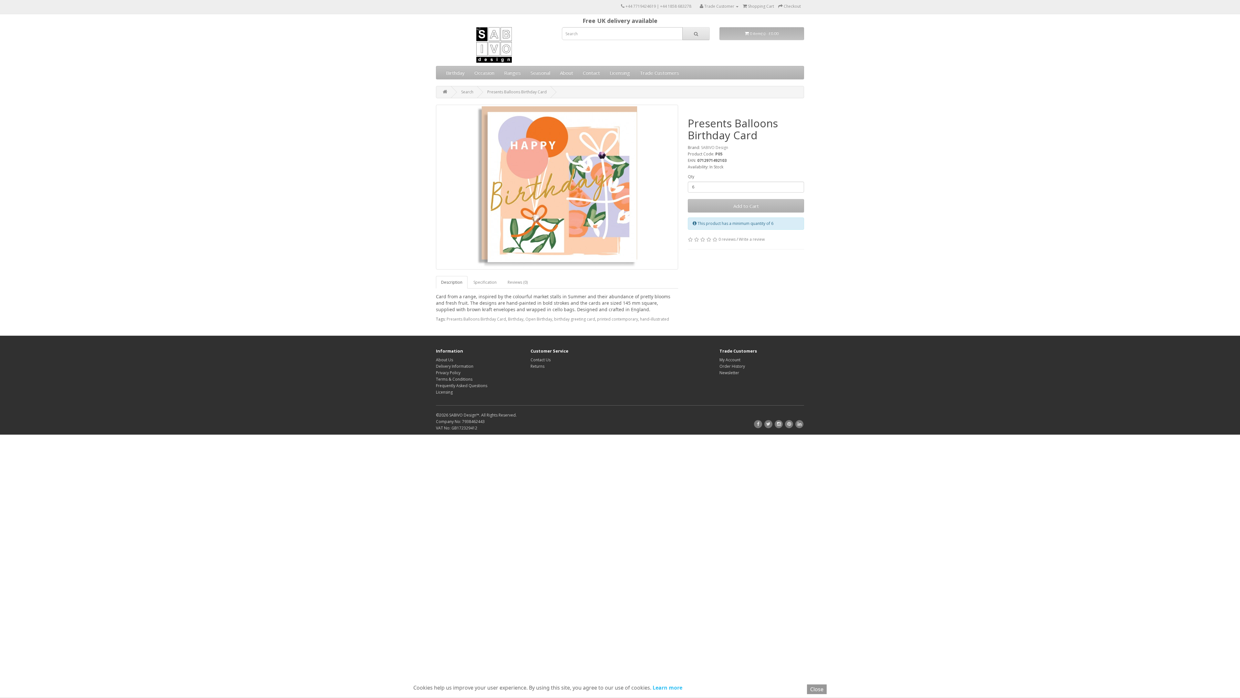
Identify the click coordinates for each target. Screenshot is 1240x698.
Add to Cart (746, 206)
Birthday (455, 72)
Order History (732, 366)
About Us (444, 360)
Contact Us (541, 360)
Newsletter (729, 372)
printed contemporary (617, 319)
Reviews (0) (518, 282)
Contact (591, 72)
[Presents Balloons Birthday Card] (557, 187)
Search (467, 92)
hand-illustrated (654, 319)
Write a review (752, 239)
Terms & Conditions (454, 379)
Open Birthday (538, 319)
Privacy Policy (448, 372)
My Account (729, 360)
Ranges (512, 72)
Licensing (620, 72)
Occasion (484, 72)
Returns (537, 366)
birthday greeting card (574, 319)
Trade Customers (659, 72)
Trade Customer (719, 6)
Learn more (666, 687)
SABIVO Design (714, 147)
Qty (691, 176)
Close (816, 689)
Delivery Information (454, 366)
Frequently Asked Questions (461, 385)
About (566, 72)
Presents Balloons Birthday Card (517, 92)
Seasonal (540, 72)
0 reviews (727, 239)
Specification (485, 282)
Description (451, 282)
